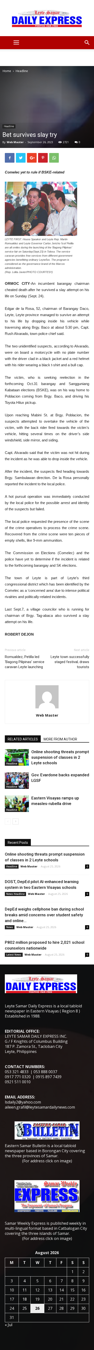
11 (24, 1290)
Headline (22, 71)
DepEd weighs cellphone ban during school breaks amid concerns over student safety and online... (44, 915)
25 (24, 1308)
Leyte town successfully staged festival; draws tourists (70, 662)
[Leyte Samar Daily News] (47, 18)
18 (24, 1299)
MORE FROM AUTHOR (60, 739)
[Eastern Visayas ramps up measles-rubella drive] (17, 803)
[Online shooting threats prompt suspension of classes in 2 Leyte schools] (17, 757)
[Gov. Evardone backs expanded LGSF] (17, 780)
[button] (87, 42)
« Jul (8, 1324)
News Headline (15, 894)
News (9, 927)
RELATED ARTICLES (23, 739)
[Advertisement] (47, 58)
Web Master (15, 142)
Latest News (13, 954)
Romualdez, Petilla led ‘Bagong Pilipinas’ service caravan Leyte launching (24, 662)
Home (7, 71)
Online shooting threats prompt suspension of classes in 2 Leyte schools (60, 757)
